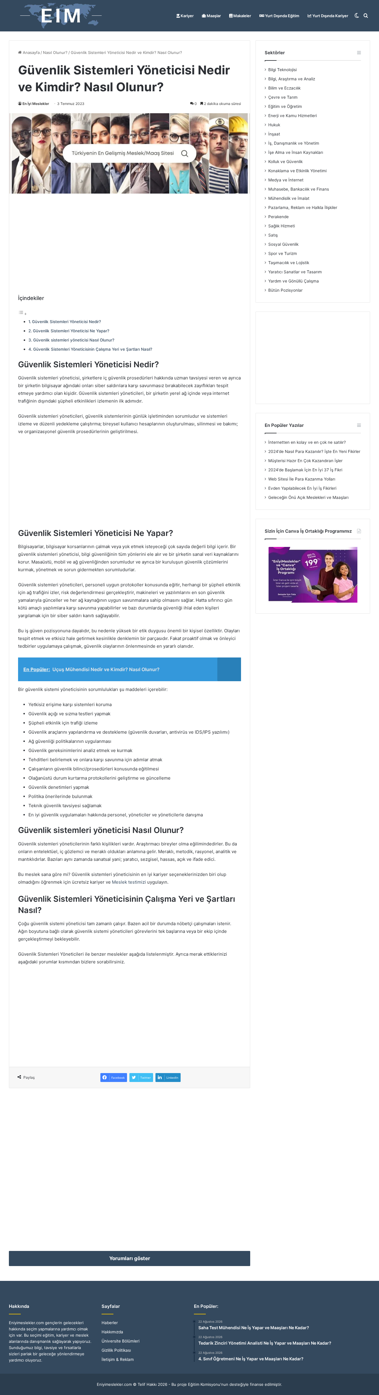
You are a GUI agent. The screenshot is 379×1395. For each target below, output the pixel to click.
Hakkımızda (112, 1331)
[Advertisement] (129, 243)
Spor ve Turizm (282, 253)
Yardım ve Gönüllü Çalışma (293, 281)
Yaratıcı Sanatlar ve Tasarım (295, 271)
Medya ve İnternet (285, 180)
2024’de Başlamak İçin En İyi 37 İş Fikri (305, 469)
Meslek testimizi (129, 882)
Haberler (110, 1322)
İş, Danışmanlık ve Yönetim (293, 143)
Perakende (278, 216)
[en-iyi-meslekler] (61, 15)
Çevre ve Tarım (283, 97)
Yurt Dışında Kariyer (329, 15)
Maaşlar (213, 15)
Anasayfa (31, 52)
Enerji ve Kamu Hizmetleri (292, 115)
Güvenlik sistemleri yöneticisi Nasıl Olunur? (73, 340)
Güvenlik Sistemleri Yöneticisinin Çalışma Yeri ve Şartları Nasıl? (92, 349)
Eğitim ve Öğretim (285, 106)
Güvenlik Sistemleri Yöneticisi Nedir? (66, 321)
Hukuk (274, 124)
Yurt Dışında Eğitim (281, 15)
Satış (273, 235)
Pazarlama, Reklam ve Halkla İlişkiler (302, 207)
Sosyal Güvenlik (283, 244)
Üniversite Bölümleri (120, 1341)
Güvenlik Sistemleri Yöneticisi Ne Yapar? (71, 330)
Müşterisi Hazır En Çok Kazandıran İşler (305, 460)
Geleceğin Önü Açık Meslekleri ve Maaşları (308, 497)
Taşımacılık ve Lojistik (288, 262)
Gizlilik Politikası (116, 1350)
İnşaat (274, 134)
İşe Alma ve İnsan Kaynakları (295, 152)
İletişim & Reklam (118, 1359)
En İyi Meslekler (36, 103)
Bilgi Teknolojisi (282, 69)
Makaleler (241, 15)
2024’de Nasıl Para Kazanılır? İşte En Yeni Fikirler (314, 451)
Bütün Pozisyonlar (285, 290)
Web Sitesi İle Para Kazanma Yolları (301, 479)
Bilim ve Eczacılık (284, 88)
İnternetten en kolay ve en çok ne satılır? (307, 442)
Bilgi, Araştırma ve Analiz (291, 78)
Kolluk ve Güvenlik (285, 161)
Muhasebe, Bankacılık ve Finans (298, 189)
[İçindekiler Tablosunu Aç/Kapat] (22, 314)
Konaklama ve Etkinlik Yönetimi (297, 170)
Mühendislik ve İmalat (288, 198)
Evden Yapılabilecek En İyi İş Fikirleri (302, 488)
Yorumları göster (129, 1258)
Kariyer (187, 15)
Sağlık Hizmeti (281, 226)
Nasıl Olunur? (55, 52)
